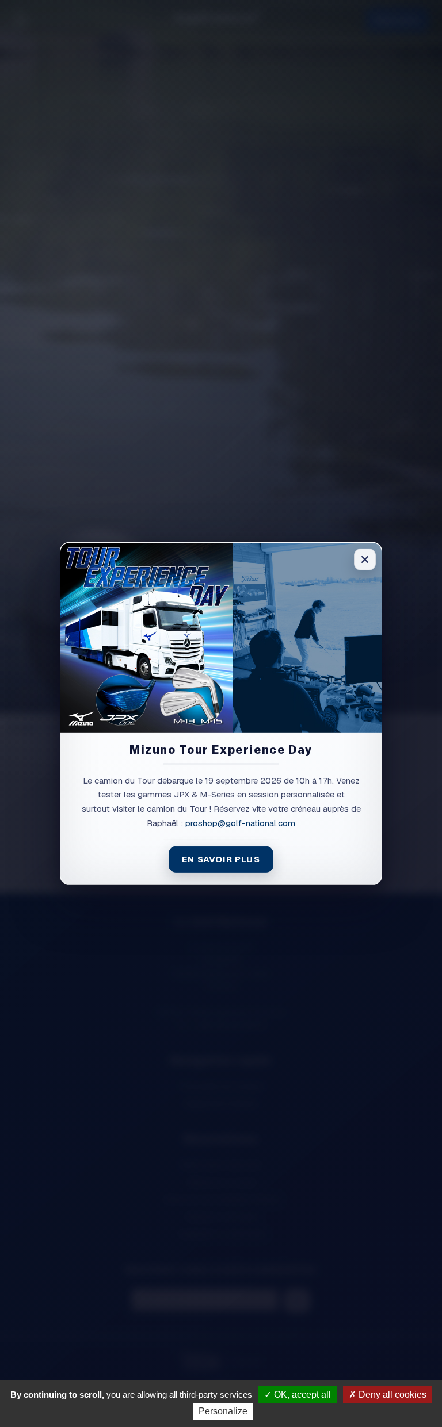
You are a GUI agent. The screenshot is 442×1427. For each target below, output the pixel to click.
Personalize (223, 1411)
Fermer (365, 559)
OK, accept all (301, 1394)
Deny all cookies (391, 1394)
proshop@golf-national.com (240, 822)
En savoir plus (221, 858)
